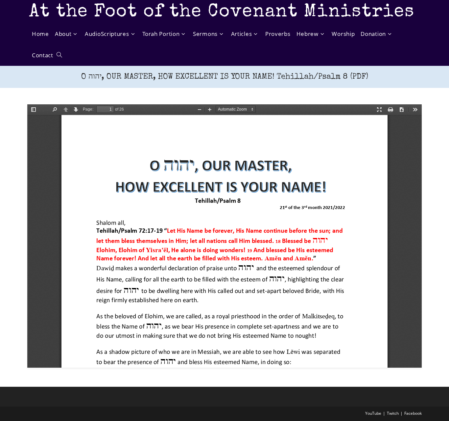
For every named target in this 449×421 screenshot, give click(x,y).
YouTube (373, 413)
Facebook (413, 413)
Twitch (393, 413)
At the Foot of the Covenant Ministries (221, 12)
